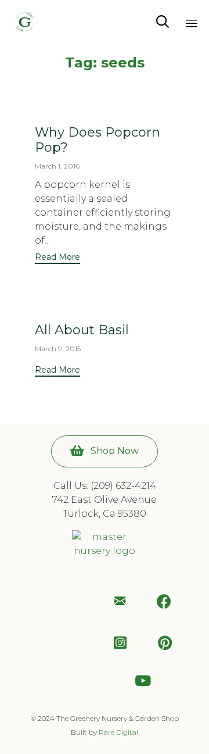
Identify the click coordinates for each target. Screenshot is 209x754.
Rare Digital (118, 732)
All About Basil (82, 330)
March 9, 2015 (58, 348)
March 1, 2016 (57, 166)
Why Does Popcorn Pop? (97, 139)
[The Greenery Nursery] (25, 22)
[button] (57, 258)
